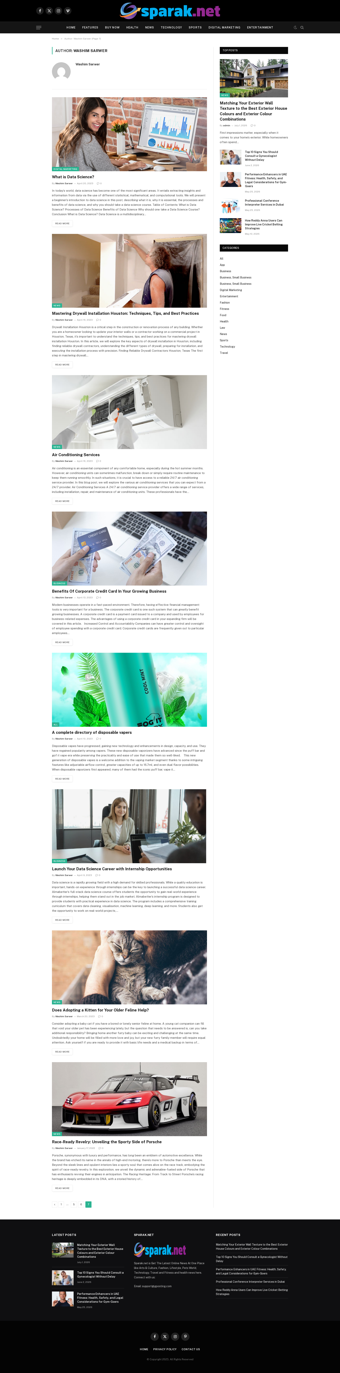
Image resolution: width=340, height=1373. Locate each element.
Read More (62, 223)
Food (223, 315)
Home (71, 27)
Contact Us (191, 1349)
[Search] (302, 27)
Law (222, 327)
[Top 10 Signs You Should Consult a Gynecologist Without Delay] (230, 157)
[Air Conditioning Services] (129, 412)
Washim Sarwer (88, 64)
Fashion (225, 302)
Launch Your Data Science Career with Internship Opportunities (112, 869)
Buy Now (112, 27)
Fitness (224, 308)
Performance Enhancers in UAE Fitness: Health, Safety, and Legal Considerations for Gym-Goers (266, 180)
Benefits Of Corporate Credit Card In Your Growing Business (109, 591)
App (222, 264)
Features (90, 27)
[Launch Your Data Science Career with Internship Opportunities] (129, 826)
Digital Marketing (224, 27)
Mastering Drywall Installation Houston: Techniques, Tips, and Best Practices (125, 313)
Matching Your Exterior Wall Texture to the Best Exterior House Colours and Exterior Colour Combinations (253, 111)
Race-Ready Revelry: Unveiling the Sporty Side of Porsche (107, 1142)
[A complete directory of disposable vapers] (129, 690)
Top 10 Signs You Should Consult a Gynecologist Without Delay (261, 155)
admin (226, 125)
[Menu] (38, 27)
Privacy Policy (165, 1349)
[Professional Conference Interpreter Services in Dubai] (230, 205)
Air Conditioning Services (76, 454)
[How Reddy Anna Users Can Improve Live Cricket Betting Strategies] (230, 225)
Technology (171, 27)
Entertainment (260, 27)
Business (60, 583)
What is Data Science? (73, 177)
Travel (224, 352)
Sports (195, 27)
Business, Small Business (235, 277)
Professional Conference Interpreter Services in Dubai (264, 202)
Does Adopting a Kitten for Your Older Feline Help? (100, 1010)
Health (132, 27)
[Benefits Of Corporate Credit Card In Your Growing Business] (129, 549)
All (56, 724)
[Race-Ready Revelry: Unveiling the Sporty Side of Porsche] (129, 1099)
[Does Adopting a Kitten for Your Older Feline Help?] (129, 967)
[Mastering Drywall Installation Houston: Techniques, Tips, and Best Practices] (129, 271)
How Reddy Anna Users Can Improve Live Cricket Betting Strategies (264, 224)
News (149, 27)
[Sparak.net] (170, 11)
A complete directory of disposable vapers (92, 732)
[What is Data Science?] (129, 134)
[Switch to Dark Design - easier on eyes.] (295, 27)
